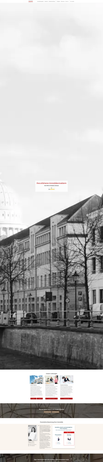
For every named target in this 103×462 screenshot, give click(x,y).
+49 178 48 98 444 (32, 445)
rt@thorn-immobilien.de (32, 444)
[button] (40, 1)
